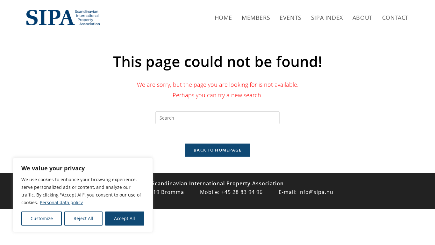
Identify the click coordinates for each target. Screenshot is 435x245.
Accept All (124, 218)
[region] (83, 195)
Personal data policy (61, 202)
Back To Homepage (217, 150)
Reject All (83, 218)
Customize (42, 218)
